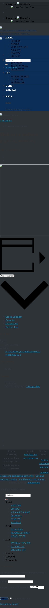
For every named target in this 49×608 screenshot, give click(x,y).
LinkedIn (44, 472)
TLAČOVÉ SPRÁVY (19, 66)
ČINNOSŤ (15, 44)
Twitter (44, 460)
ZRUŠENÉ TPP (17, 82)
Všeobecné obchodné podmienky (17, 476)
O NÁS (9, 37)
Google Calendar (13, 317)
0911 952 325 (30, 454)
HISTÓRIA (15, 41)
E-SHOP (9, 86)
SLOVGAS (10, 90)
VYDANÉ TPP (17, 79)
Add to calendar (7, 276)
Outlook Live (11, 327)
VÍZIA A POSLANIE (19, 47)
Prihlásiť (4, 599)
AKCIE (8, 59)
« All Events (6, 120)
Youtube (44, 467)
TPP (7, 72)
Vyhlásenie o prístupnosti (32, 479)
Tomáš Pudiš (33, 482)
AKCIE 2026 (16, 63)
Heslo (3, 581)
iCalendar (10, 320)
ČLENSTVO (16, 50)
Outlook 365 (11, 323)
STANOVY (15, 53)
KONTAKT (15, 56)
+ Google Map (33, 386)
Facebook (44, 463)
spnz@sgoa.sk (31, 458)
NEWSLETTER (17, 69)
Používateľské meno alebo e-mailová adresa (23, 572)
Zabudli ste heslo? (9, 604)
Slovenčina (11, 4)
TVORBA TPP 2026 (20, 76)
